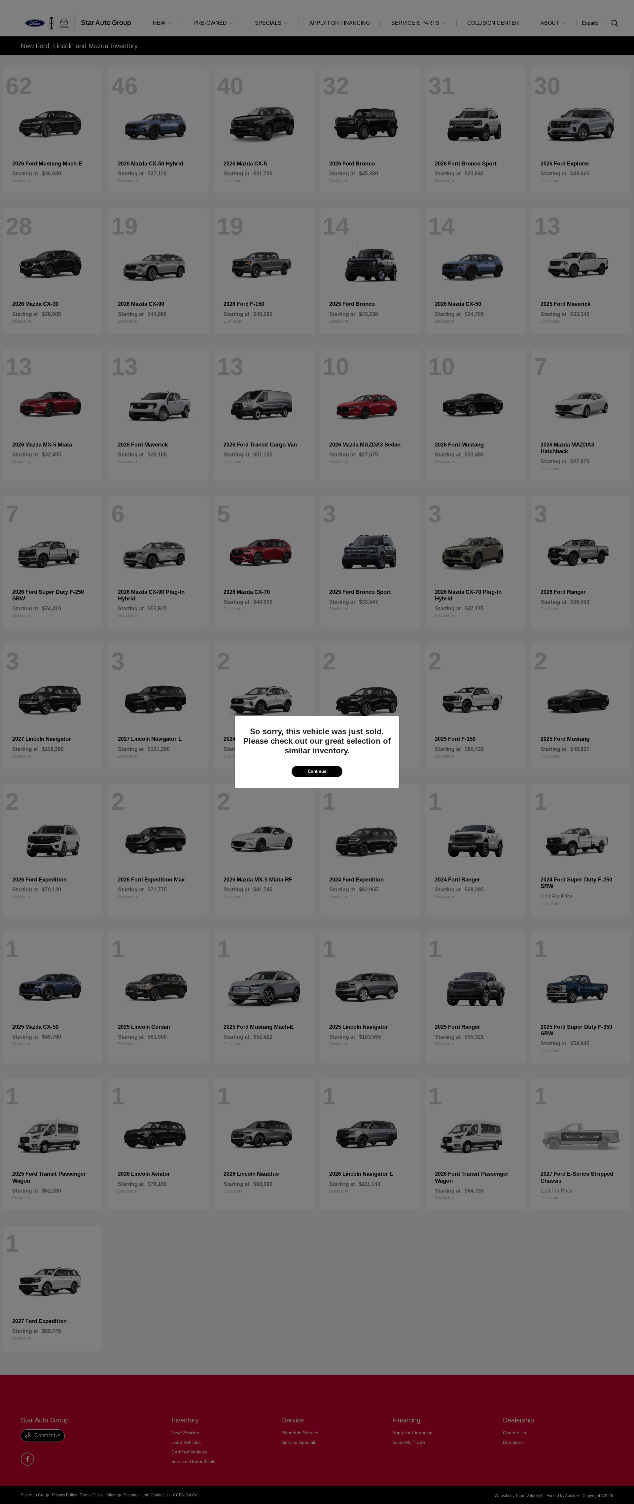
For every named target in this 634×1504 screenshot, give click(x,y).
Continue (317, 771)
